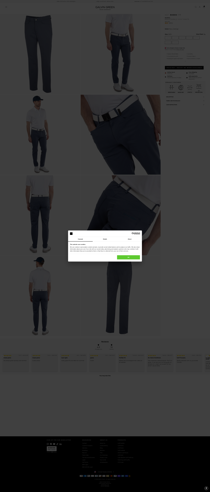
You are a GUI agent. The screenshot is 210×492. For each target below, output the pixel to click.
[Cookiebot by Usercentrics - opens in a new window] (133, 233)
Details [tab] (105, 239)
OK (129, 257)
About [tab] (129, 239)
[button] (206, 488)
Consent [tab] (80, 239)
